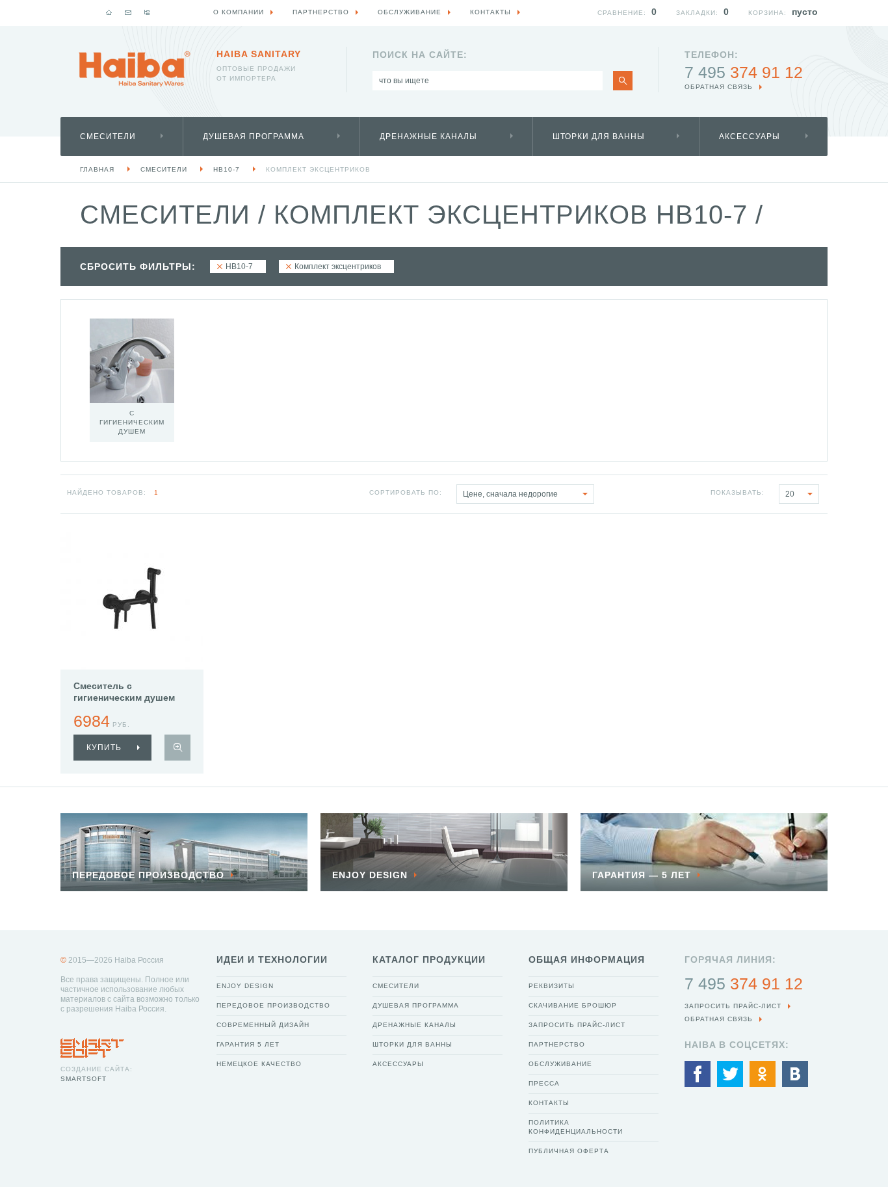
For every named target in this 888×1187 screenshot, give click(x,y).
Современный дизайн (262, 1024)
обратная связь (719, 86)
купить (104, 747)
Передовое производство (273, 1005)
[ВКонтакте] (795, 1074)
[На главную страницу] (134, 69)
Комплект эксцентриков (318, 169)
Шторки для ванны (599, 136)
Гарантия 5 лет (248, 1044)
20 (789, 494)
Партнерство (557, 1044)
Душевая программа (253, 136)
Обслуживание (560, 1063)
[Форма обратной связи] (128, 12)
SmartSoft (83, 1078)
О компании (238, 12)
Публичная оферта (569, 1150)
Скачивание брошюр (573, 1005)
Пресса (544, 1083)
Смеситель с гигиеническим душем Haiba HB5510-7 (124, 697)
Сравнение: (621, 12)
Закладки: (697, 12)
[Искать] (623, 80)
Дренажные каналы (428, 136)
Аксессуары (749, 136)
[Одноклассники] (763, 1074)
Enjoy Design (245, 985)
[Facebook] (698, 1074)
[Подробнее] (177, 748)
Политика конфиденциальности (576, 1127)
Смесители (108, 136)
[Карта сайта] (147, 12)
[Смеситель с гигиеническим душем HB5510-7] (131, 598)
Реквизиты (552, 985)
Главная (97, 169)
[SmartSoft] (92, 1044)
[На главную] (109, 12)
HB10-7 (226, 169)
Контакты (549, 1102)
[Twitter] (730, 1074)
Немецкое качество (259, 1063)
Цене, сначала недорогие (510, 494)
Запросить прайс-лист (577, 1024)
